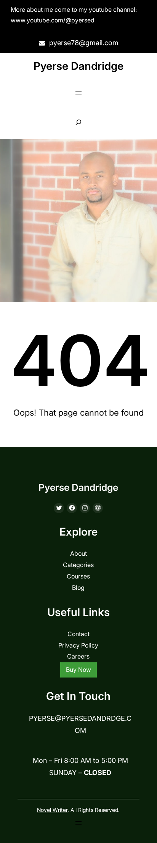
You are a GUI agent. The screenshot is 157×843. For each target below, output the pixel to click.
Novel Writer (52, 810)
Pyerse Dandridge (78, 66)
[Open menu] (78, 93)
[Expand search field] (78, 122)
